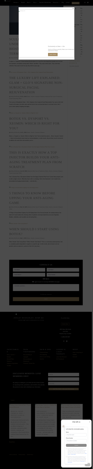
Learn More (52, 54)
